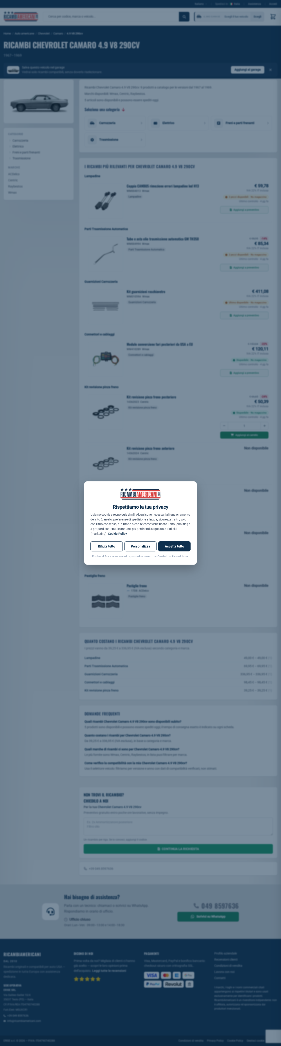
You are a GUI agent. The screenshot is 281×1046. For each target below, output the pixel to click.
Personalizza (140, 546)
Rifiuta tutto (106, 546)
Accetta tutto (174, 546)
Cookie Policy (117, 533)
